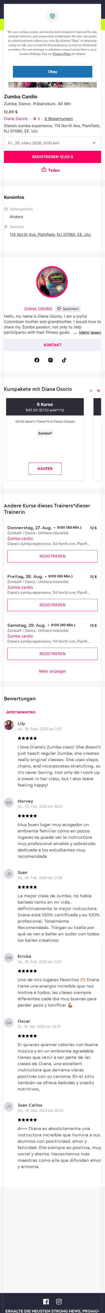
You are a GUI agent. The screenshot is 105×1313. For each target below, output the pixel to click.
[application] (52, 656)
